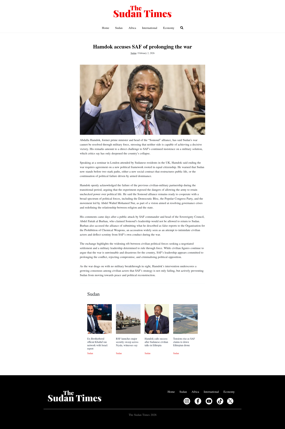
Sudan (119, 28)
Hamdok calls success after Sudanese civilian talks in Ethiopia (156, 342)
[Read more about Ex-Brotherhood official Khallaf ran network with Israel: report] (99, 318)
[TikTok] (220, 401)
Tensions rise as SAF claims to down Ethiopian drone (184, 342)
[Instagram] (187, 401)
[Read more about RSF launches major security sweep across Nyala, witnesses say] (128, 318)
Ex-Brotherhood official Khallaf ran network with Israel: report (97, 343)
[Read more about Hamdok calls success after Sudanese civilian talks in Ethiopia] (157, 318)
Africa (132, 28)
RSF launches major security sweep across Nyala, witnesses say (127, 342)
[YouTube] (209, 401)
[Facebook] (198, 401)
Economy (168, 28)
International (149, 28)
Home (105, 28)
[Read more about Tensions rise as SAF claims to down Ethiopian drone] (185, 318)
